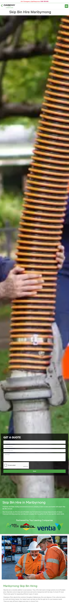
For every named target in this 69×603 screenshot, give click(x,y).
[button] (66, 6)
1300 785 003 (44, 1)
